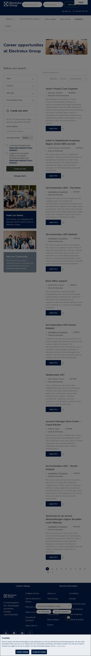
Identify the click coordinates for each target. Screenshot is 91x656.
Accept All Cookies (39, 652)
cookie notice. (61, 646)
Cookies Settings (22, 652)
